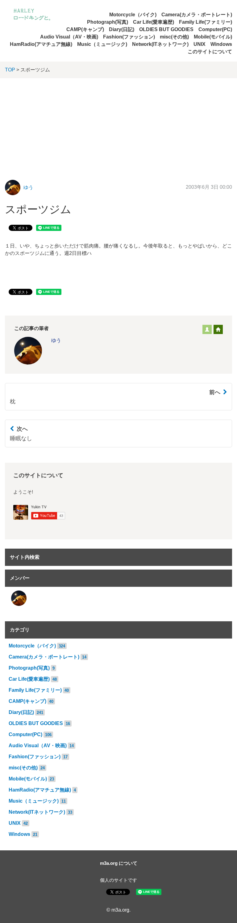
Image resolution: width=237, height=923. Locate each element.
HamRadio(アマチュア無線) (41, 44)
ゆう (28, 187)
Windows (221, 44)
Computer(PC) (215, 29)
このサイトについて (210, 51)
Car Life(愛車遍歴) (153, 22)
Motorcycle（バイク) (132, 14)
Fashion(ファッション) (129, 36)
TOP (10, 69)
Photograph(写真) (107, 22)
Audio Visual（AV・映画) (69, 36)
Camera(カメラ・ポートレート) (196, 14)
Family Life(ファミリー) (205, 22)
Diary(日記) (121, 29)
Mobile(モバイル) (213, 36)
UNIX (199, 44)
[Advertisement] (118, 124)
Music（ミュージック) (102, 44)
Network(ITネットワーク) (160, 44)
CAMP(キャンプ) (85, 29)
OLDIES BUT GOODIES (166, 29)
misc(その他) (174, 36)
